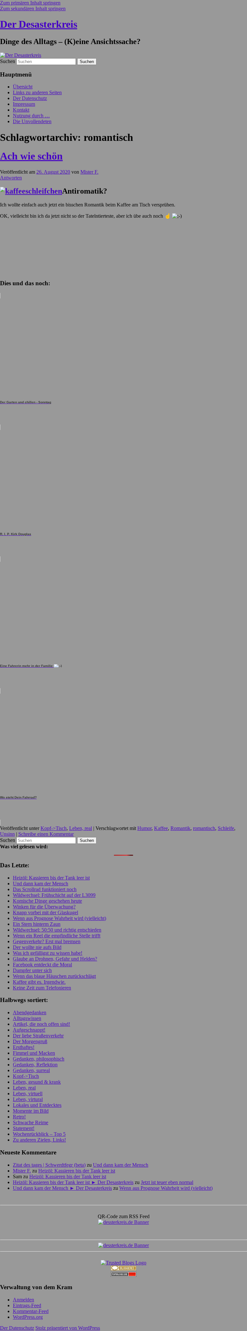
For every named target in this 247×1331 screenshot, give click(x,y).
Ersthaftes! (23, 1047)
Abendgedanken (29, 1012)
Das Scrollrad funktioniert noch (45, 889)
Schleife (226, 828)
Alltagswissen (27, 1018)
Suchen (7, 61)
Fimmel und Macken (34, 1053)
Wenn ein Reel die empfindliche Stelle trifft (56, 935)
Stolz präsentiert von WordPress (67, 1328)
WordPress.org (28, 1317)
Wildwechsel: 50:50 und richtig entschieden (57, 930)
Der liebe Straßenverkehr (38, 1035)
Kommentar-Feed (31, 1311)
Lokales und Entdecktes (37, 1105)
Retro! (19, 1116)
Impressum (24, 104)
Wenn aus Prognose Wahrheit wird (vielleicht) (59, 918)
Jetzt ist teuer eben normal (167, 1182)
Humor (144, 828)
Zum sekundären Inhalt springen (33, 8)
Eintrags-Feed (27, 1305)
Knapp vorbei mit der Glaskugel (45, 912)
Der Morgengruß (30, 1041)
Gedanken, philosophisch (38, 1059)
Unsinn (7, 834)
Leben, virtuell (27, 1093)
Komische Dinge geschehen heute (47, 901)
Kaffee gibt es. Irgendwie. (39, 982)
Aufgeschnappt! (29, 1030)
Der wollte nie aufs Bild (37, 947)
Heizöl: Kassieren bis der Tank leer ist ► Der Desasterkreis (73, 1182)
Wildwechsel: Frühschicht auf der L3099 (54, 895)
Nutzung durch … (31, 115)
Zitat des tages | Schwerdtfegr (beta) (49, 1165)
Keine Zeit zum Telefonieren (42, 987)
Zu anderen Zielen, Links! (39, 1140)
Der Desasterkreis (38, 24)
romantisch (204, 828)
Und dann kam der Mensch (40, 883)
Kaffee (161, 828)
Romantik (180, 828)
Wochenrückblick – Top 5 (39, 1134)
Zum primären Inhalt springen (30, 2)
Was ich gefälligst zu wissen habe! (47, 953)
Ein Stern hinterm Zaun (36, 924)
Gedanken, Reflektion (35, 1064)
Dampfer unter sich (32, 970)
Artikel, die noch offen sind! (41, 1024)
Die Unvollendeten (32, 121)
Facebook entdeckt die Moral (42, 964)
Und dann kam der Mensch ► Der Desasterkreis (62, 1188)
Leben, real (80, 828)
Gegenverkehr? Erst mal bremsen (46, 941)
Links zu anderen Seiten (37, 92)
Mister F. (89, 172)
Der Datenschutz (30, 98)
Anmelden (23, 1299)
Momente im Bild (31, 1111)
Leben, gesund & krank (37, 1082)
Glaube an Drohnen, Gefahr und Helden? (55, 959)
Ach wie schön (31, 156)
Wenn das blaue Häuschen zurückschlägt (54, 976)
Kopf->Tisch (54, 828)
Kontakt (21, 110)
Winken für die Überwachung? (44, 906)
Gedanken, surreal (31, 1070)
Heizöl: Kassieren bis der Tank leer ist (51, 877)
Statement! (23, 1128)
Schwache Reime (30, 1122)
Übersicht (22, 86)
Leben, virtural (28, 1099)
